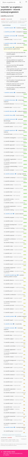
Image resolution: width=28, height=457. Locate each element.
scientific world (9, 284)
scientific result (9, 403)
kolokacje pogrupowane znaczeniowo (11, 435)
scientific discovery (9, 111)
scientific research (9, 27)
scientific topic (9, 420)
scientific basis (8, 134)
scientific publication (10, 123)
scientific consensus (10, 177)
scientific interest (9, 188)
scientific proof (9, 291)
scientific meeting (9, 228)
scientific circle (9, 385)
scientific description (10, 412)
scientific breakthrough (11, 275)
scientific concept (9, 331)
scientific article (9, 126)
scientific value (9, 246)
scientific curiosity (9, 342)
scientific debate (9, 309)
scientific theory (9, 115)
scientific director (9, 280)
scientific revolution (10, 328)
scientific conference (10, 239)
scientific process (9, 305)
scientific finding (9, 242)
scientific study (8, 39)
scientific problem (9, 316)
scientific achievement (11, 163)
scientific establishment (11, 353)
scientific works (9, 221)
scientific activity (9, 202)
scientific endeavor (10, 374)
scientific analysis (9, 170)
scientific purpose (9, 235)
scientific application (10, 349)
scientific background (10, 360)
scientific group (9, 431)
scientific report (9, 264)
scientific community (10, 35)
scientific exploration (10, 389)
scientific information (10, 100)
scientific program (9, 287)
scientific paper (8, 47)
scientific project (9, 260)
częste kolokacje (6, 25)
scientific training (9, 210)
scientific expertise (9, 371)
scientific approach (10, 145)
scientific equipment (10, 267)
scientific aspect (9, 312)
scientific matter (9, 396)
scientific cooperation (10, 423)
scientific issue (9, 257)
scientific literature (9, 104)
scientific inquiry (9, 152)
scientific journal (9, 31)
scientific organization (10, 159)
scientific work (8, 213)
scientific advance (9, 174)
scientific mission (9, 356)
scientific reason (9, 364)
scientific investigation (10, 137)
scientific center (9, 378)
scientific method (9, 92)
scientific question (9, 231)
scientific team (9, 298)
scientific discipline (10, 141)
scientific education (10, 392)
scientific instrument (10, 119)
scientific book (9, 382)
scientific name (9, 184)
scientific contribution (10, 294)
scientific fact (8, 195)
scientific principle (9, 155)
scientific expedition (10, 148)
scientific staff (8, 367)
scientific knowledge (10, 96)
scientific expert (9, 320)
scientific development (11, 224)
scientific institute (9, 400)
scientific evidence (9, 43)
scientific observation (10, 301)
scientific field (8, 192)
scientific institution (10, 181)
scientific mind (8, 324)
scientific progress (9, 217)
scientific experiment (10, 130)
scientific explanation (10, 206)
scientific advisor (9, 409)
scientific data (8, 107)
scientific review (9, 427)
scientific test (8, 407)
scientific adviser (9, 271)
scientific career (9, 249)
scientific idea (8, 335)
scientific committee (10, 346)
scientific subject (9, 339)
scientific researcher (10, 416)
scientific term (8, 253)
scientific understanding (11, 166)
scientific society (9, 199)
